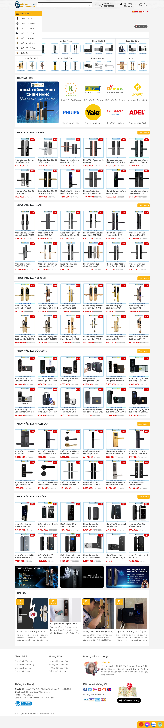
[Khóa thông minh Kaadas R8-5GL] (93, 512)
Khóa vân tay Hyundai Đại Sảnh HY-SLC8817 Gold (25, 338)
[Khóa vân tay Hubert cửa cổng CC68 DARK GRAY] (139, 366)
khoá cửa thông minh (69, 630)
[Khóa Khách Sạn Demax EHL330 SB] (93, 470)
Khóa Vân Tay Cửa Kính (31, 496)
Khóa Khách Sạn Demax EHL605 (136, 483)
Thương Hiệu (25, 78)
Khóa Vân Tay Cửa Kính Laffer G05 (137, 525)
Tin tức (21, 592)
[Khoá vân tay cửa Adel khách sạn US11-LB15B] (48, 470)
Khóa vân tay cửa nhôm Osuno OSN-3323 (91, 265)
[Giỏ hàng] (146, 4)
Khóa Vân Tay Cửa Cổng (32, 350)
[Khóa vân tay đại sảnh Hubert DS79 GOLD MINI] (25, 293)
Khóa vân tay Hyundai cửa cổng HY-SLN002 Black (139, 410)
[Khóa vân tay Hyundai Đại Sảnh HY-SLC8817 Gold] (25, 325)
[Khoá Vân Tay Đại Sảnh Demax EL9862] (70, 325)
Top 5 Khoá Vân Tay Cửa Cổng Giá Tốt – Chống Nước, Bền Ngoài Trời (131, 631)
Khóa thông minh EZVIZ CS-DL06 (22, 265)
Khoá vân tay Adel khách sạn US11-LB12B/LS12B (91, 452)
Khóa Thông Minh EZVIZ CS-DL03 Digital (116, 556)
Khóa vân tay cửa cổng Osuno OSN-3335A (91, 379)
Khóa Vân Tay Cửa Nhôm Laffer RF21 (137, 265)
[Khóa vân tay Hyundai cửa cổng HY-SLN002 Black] (139, 397)
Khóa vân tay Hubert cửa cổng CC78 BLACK (116, 410)
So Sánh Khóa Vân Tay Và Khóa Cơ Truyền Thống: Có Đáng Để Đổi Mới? (32, 631)
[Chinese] (140, 11)
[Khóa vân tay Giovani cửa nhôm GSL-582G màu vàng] (48, 252)
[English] (136, 11)
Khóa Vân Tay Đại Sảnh (31, 278)
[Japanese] (147, 11)
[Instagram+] (95, 689)
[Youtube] (99, 689)
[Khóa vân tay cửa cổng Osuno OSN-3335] (70, 397)
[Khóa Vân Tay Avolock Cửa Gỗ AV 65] (93, 148)
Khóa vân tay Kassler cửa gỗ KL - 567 (70, 161)
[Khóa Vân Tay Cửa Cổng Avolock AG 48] (25, 366)
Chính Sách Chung (22, 671)
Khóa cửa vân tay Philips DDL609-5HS (92, 192)
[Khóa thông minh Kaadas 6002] (139, 293)
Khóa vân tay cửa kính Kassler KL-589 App (25, 556)
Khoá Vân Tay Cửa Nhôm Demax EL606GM (68, 265)
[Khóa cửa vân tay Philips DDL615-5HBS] (116, 148)
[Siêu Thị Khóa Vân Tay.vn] (25, 5)
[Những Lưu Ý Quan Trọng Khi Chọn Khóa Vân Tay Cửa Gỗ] (98, 613)
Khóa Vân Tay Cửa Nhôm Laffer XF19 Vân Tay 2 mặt (114, 234)
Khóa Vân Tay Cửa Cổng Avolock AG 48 (24, 379)
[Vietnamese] (133, 11)
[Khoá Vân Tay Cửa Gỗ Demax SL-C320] (48, 179)
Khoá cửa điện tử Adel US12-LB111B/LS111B (70, 192)
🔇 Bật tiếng (141, 26)
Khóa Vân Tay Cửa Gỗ (30, 132)
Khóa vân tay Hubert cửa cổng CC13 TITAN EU (70, 379)
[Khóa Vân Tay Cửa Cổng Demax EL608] (116, 366)
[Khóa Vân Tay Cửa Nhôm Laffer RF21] (139, 252)
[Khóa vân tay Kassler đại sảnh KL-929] (116, 325)
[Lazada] (109, 689)
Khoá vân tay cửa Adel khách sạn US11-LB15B (48, 483)
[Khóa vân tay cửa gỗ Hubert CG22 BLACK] (139, 148)
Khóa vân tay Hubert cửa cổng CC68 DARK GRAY (138, 379)
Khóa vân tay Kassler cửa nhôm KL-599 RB (115, 265)
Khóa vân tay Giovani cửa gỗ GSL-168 (24, 161)
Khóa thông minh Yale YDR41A (48, 525)
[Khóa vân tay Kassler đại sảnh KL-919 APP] (93, 293)
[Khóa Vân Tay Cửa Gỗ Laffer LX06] (48, 148)
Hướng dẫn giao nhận (58, 668)
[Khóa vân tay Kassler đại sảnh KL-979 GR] (93, 325)
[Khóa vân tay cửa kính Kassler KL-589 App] (25, 543)
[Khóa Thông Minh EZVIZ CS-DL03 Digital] (116, 543)
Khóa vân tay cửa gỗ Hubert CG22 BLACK (138, 161)
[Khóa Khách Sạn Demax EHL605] (139, 470)
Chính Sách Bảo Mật (23, 661)
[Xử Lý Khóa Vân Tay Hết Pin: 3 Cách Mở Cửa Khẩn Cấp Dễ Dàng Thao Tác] (65, 610)
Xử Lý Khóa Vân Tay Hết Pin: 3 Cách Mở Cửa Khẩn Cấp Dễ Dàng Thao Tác (64, 624)
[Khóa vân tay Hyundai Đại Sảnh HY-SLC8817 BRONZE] (48, 325)
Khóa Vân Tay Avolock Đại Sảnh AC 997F (139, 338)
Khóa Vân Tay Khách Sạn (32, 423)
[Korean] (143, 11)
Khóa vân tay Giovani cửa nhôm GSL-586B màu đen (93, 234)
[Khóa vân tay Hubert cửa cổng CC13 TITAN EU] (70, 366)
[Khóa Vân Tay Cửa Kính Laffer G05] (139, 512)
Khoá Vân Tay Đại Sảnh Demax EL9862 (69, 338)
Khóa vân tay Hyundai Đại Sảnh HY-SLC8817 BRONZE (48, 338)
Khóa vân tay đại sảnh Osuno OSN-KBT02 (68, 306)
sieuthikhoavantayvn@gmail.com (35, 692)
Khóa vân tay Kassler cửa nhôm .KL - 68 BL (70, 234)
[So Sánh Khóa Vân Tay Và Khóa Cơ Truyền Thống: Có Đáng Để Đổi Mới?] (32, 613)
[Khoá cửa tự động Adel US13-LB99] (70, 512)
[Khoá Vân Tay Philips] (38, 102)
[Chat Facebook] (147, 724)
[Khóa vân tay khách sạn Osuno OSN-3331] (70, 439)
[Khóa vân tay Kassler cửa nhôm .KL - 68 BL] (70, 221)
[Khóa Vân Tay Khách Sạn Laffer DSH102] (25, 470)
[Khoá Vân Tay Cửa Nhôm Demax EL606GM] (70, 252)
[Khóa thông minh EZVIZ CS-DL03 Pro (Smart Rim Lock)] (93, 543)
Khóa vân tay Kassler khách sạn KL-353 (70, 483)
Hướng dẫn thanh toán (59, 664)
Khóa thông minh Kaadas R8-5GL (91, 525)
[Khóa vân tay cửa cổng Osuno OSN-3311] (48, 397)
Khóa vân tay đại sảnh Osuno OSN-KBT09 (114, 306)
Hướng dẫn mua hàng (59, 661)
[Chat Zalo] (153, 724)
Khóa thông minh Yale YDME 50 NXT (116, 192)
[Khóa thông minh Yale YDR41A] (48, 512)
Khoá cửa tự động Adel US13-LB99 (68, 525)
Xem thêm (143, 132)
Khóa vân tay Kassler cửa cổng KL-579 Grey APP (93, 410)
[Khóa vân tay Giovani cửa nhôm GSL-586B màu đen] (93, 221)
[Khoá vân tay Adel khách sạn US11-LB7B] (48, 439)
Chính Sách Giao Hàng (24, 664)
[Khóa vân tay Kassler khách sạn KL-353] (70, 470)
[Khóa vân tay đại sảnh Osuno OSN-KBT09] (116, 293)
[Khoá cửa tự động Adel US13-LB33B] (25, 512)
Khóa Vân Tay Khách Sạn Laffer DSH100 (115, 452)
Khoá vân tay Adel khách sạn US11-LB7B (47, 452)
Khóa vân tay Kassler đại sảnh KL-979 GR (93, 338)
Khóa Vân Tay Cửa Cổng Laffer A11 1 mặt (24, 410)
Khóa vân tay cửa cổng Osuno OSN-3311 (47, 410)
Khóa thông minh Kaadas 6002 (137, 306)
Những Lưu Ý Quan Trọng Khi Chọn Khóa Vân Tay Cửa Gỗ (98, 631)
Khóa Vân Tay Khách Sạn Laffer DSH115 (115, 483)
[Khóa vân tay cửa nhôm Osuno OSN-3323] (93, 252)
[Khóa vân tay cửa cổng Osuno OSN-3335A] (93, 366)
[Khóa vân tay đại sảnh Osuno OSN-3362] (48, 293)
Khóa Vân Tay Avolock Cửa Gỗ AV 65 (93, 161)
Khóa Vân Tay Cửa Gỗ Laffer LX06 (47, 161)
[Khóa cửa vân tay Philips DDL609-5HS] (93, 179)
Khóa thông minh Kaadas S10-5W (45, 234)
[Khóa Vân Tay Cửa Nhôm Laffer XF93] (139, 221)
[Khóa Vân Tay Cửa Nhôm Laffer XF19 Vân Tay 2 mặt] (116, 221)
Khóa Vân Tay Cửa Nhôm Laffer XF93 (137, 234)
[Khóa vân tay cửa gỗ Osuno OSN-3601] (139, 179)
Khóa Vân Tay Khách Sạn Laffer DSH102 (24, 483)
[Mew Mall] (36, 577)
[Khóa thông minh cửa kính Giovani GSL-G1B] (70, 543)
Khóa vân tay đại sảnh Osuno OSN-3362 (48, 306)
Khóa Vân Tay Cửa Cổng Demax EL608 (115, 379)
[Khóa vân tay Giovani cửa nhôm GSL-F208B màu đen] (25, 221)
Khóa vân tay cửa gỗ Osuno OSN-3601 (138, 192)
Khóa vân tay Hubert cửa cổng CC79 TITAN (47, 379)
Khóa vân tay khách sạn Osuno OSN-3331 (69, 452)
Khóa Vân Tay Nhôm (29, 205)
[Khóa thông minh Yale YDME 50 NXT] (116, 179)
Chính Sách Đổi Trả (23, 668)
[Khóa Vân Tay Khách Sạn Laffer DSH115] (116, 470)
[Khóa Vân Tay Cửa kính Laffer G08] (48, 543)
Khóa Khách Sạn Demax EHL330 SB (91, 483)
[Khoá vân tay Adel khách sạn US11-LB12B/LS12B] (93, 439)
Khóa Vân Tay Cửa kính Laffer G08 (46, 556)
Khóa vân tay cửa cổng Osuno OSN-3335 (70, 410)
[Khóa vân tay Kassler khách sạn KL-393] (25, 439)
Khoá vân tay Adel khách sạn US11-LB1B (138, 452)
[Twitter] (90, 689)
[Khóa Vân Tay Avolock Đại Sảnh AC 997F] (139, 325)
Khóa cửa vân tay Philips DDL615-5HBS (115, 161)
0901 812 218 (27, 695)
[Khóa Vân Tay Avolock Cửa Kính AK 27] (116, 512)
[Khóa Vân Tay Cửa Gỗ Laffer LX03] (25, 179)
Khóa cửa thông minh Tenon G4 (138, 556)
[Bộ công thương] (23, 703)
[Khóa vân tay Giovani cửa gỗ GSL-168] (25, 148)
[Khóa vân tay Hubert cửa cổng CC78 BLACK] (116, 397)
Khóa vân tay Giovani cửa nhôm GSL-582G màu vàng (47, 265)
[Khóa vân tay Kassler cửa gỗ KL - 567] (70, 148)
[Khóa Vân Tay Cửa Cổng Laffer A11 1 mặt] (25, 397)
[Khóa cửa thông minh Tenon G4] (139, 543)
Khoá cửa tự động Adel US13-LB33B (23, 525)
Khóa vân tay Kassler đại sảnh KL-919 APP (93, 306)
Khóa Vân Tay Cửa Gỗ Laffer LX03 (24, 192)
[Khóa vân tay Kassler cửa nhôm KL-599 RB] (116, 252)
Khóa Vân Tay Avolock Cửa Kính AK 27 (116, 525)
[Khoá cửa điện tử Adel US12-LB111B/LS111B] (70, 179)
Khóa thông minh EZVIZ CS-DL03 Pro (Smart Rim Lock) (91, 556)
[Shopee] (104, 689)
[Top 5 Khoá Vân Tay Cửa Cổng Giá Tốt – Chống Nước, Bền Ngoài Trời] (131, 613)
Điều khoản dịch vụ (57, 671)
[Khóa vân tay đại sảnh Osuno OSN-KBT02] (70, 293)
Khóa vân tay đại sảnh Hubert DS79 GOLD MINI (23, 306)
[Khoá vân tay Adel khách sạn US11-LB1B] (139, 439)
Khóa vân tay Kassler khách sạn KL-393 (24, 452)
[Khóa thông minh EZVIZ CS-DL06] (25, 252)
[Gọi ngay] (141, 724)
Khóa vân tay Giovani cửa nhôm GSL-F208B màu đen (24, 234)
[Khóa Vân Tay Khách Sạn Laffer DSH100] (116, 439)
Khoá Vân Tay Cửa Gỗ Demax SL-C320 (47, 192)
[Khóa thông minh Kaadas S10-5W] (48, 221)
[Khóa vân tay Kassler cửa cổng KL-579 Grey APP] (93, 397)
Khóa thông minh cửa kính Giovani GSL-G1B (70, 556)
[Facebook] (85, 689)
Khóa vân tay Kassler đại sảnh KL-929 (115, 338)
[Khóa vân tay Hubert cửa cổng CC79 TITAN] (48, 366)
